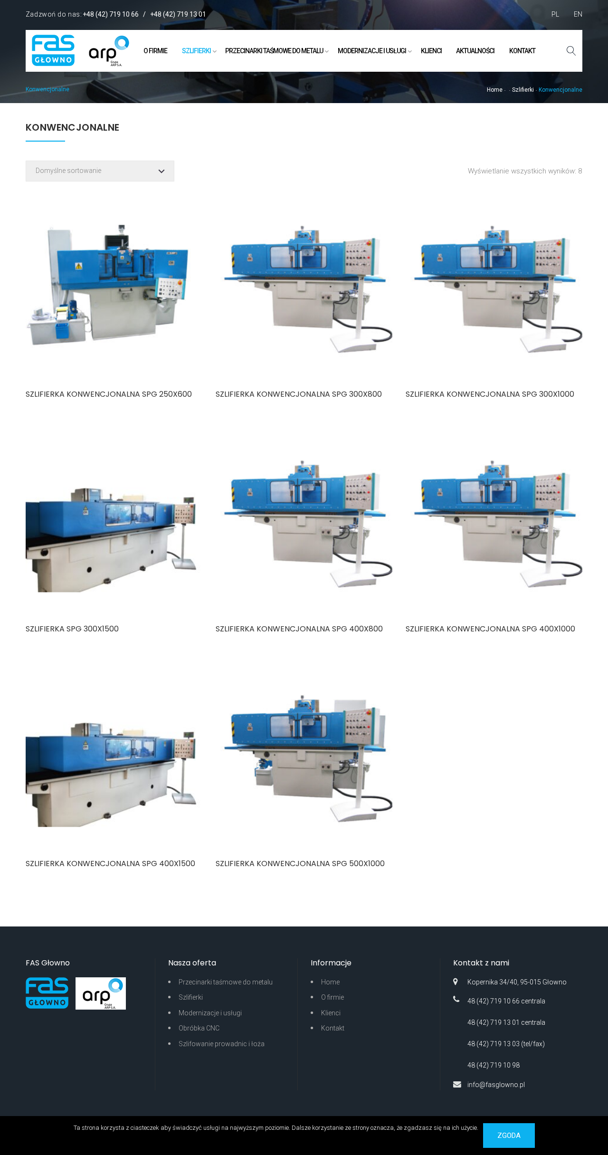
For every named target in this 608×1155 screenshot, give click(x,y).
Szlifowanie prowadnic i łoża (222, 1044)
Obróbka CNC (199, 1028)
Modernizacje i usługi (372, 51)
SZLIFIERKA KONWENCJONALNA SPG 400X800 (299, 628)
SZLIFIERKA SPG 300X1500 (72, 628)
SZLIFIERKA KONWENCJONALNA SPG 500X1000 (300, 863)
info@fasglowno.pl (496, 1084)
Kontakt (522, 51)
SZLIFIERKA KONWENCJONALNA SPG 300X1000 (490, 394)
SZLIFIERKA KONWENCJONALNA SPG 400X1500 (110, 863)
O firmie (155, 51)
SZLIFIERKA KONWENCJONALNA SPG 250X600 (109, 394)
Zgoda (509, 1135)
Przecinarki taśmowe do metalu (274, 51)
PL (555, 14)
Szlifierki (196, 51)
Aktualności (475, 51)
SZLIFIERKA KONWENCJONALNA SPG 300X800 (299, 394)
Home (495, 89)
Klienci (431, 51)
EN (578, 14)
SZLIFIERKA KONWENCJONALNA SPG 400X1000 (490, 628)
